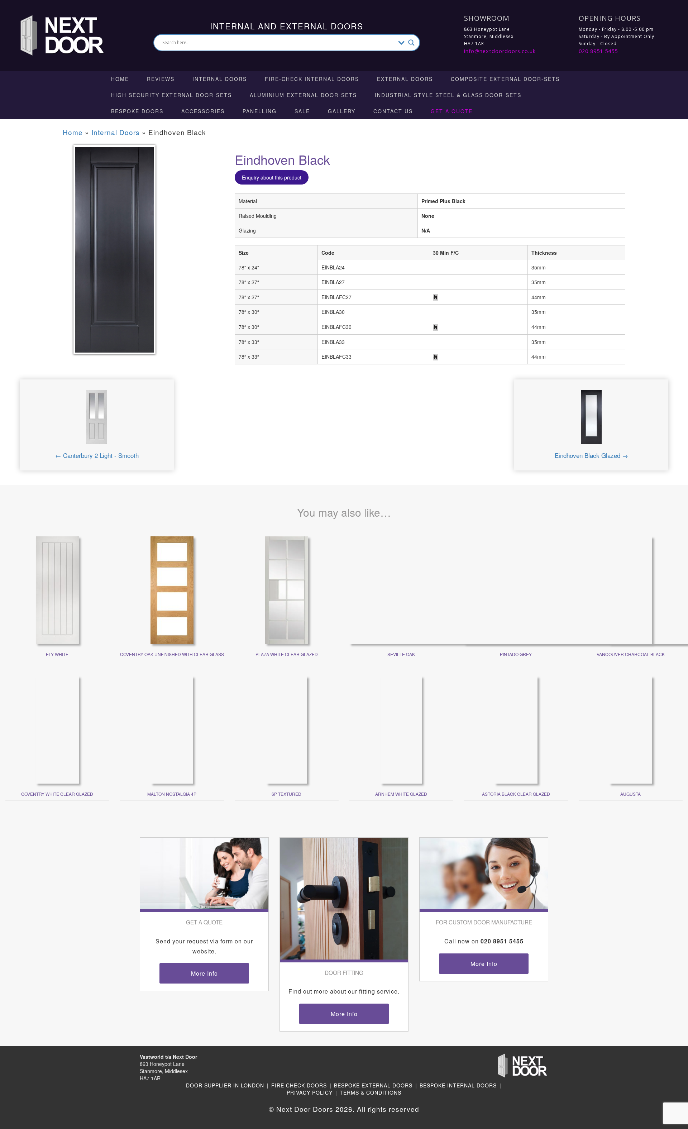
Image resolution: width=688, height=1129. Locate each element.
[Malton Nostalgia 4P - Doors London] (172, 729)
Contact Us (393, 111)
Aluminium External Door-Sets (303, 95)
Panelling (260, 111)
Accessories (203, 111)
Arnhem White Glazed (401, 794)
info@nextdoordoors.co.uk (500, 51)
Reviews (161, 78)
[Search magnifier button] (411, 43)
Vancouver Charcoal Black (631, 654)
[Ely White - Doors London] (57, 589)
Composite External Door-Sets (505, 78)
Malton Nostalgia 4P (171, 794)
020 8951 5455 (598, 51)
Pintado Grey (516, 654)
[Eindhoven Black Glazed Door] (591, 419)
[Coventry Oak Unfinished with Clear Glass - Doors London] (172, 589)
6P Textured (286, 794)
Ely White (57, 654)
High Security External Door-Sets (171, 95)
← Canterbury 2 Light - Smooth (97, 455)
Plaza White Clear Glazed (286, 654)
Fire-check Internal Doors (312, 78)
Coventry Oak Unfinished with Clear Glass (172, 654)
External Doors (405, 78)
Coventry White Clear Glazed (57, 794)
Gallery (341, 111)
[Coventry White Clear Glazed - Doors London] (57, 729)
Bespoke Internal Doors (458, 1085)
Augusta (630, 794)
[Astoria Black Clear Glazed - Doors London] (516, 729)
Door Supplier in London (225, 1085)
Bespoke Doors (137, 111)
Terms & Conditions (370, 1092)
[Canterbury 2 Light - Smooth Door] (96, 419)
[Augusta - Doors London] (630, 729)
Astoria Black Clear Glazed (516, 794)
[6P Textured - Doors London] (286, 729)
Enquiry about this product (271, 177)
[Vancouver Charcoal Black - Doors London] (630, 589)
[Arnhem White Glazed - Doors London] (401, 729)
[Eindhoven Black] (114, 254)
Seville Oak (401, 654)
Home (120, 78)
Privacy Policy (310, 1092)
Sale (302, 111)
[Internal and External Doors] (55, 34)
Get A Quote (452, 111)
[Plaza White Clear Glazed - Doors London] (286, 589)
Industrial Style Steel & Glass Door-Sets (448, 95)
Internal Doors (219, 78)
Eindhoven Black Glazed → (591, 455)
